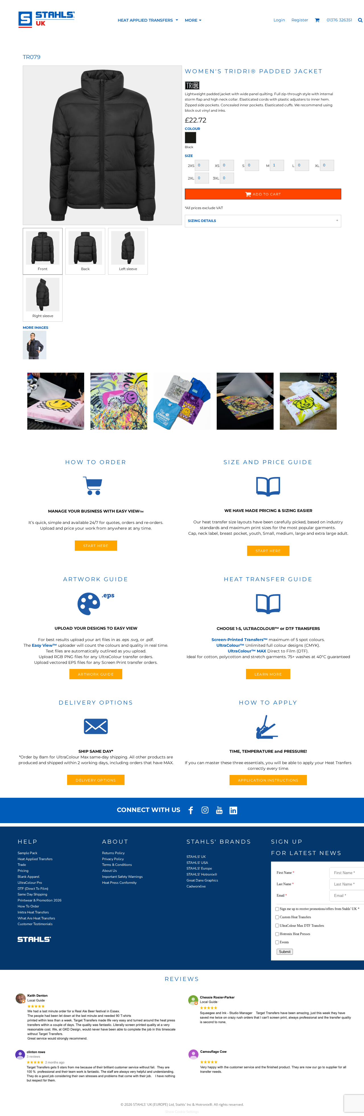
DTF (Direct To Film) (33, 888)
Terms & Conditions (117, 864)
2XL (191, 178)
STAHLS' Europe (199, 868)
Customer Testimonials (35, 924)
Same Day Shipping (32, 894)
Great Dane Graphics (202, 880)
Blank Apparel (29, 876)
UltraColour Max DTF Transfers (302, 926)
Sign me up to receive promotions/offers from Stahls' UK (319, 909)
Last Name (285, 884)
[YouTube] (219, 810)
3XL (216, 178)
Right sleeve (42, 316)
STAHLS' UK (196, 856)
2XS (191, 166)
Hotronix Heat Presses (295, 934)
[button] (148, 20)
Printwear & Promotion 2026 (39, 900)
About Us (109, 870)
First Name (285, 873)
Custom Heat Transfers (295, 917)
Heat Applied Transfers (35, 859)
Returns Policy (113, 853)
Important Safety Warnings (122, 876)
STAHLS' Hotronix (200, 874)
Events (284, 942)
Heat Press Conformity (119, 882)
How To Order (28, 906)
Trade (22, 864)
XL (317, 166)
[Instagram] (205, 810)
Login (279, 20)
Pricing (23, 870)
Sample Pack (27, 853)
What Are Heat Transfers (36, 918)
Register (299, 20)
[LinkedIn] (233, 810)
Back (85, 269)
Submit (285, 952)
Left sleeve (128, 269)
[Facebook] (190, 810)
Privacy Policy (113, 859)
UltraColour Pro (30, 882)
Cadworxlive (196, 886)
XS (217, 166)
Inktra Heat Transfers (33, 912)
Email (282, 895)
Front (42, 269)
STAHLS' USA (197, 862)
